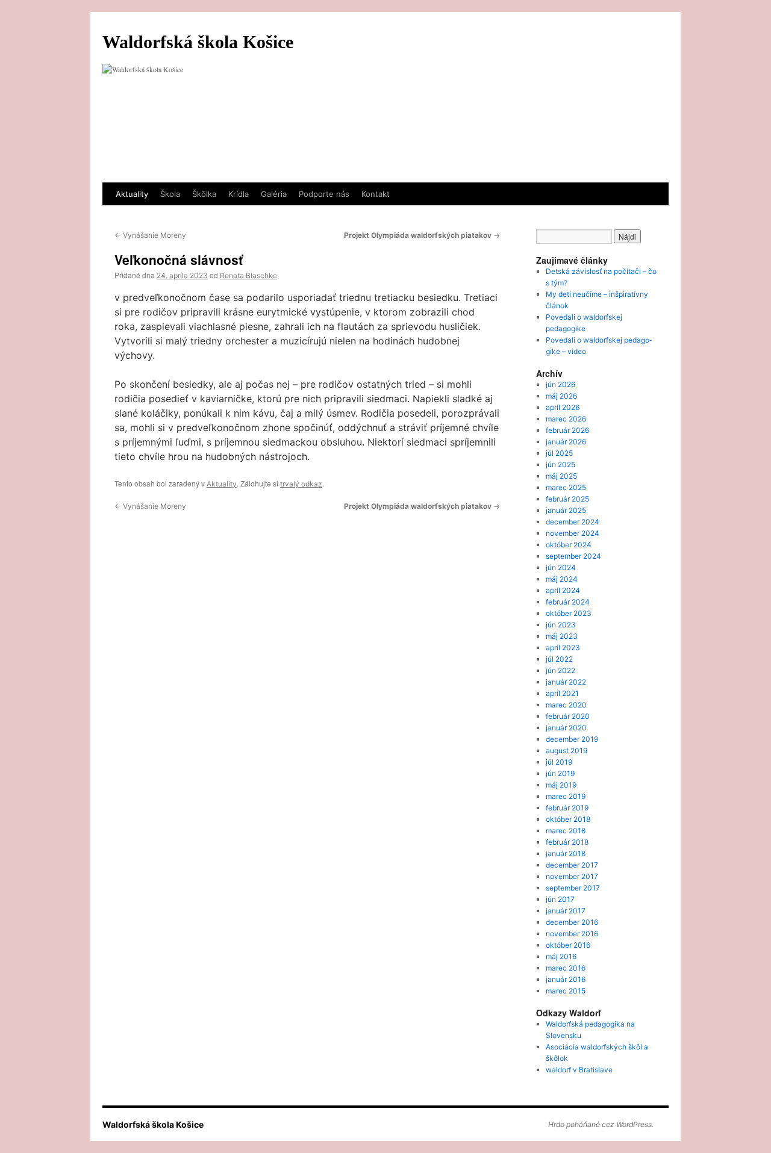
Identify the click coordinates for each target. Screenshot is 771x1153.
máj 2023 (562, 636)
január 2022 (566, 681)
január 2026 (566, 441)
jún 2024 (561, 567)
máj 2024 (562, 578)
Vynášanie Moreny (150, 235)
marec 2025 (566, 487)
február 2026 (567, 430)
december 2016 (572, 922)
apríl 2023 (563, 647)
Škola (170, 194)
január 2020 (566, 727)
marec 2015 (565, 990)
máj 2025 (561, 475)
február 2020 (568, 716)
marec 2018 (565, 830)
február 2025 (567, 498)
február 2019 (567, 807)
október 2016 (568, 944)
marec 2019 (565, 796)
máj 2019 (561, 784)
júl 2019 (559, 761)
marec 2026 (566, 418)
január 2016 (565, 979)
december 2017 (572, 864)
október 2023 (569, 613)
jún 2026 (560, 384)
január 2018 (565, 853)
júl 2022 (559, 659)
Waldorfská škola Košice (197, 42)
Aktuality (132, 194)
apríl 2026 (562, 407)
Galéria (274, 194)
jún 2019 (560, 773)
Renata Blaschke (248, 275)
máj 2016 (561, 956)
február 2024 (568, 601)
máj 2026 (561, 395)
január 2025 (566, 510)
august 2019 (566, 750)
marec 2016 (565, 967)
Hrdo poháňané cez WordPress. (601, 1124)
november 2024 (572, 533)
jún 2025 (560, 464)
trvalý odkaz (301, 483)
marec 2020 (566, 704)
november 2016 (572, 933)
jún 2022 (560, 670)
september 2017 (573, 887)
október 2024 (569, 544)
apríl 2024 (563, 590)
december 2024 (572, 521)
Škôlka (204, 194)
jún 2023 (561, 624)
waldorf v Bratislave (579, 1069)
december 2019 (572, 739)
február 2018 (567, 842)
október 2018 (568, 819)
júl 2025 (559, 453)
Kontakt (375, 194)
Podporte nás (324, 194)
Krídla (238, 194)
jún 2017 (560, 899)
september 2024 (573, 556)
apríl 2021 (562, 693)
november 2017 (572, 876)
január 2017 (565, 910)
